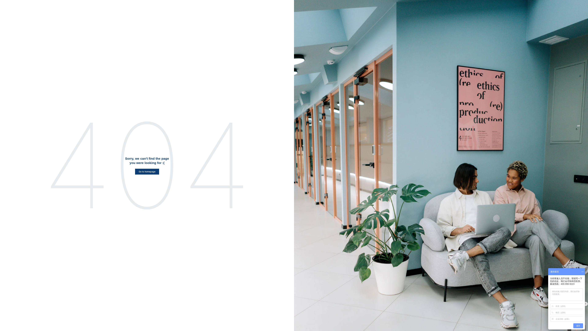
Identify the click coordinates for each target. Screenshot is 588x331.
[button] (147, 172)
